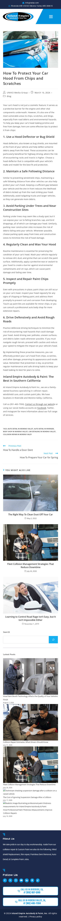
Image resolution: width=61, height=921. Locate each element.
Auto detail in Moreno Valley (20, 429)
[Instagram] (16, 880)
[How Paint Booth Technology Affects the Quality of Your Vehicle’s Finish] (30, 676)
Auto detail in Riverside (44, 429)
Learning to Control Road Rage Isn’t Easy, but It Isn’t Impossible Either (30, 618)
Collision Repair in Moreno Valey (17, 434)
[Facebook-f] (5, 880)
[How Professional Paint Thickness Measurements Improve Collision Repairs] (30, 805)
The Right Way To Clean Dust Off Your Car (30, 514)
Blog (9, 96)
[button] (51, 17)
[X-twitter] (10, 880)
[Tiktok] (38, 880)
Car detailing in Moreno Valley (42, 431)
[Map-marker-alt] (32, 880)
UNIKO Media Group (17, 92)
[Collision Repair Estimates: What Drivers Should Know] (30, 722)
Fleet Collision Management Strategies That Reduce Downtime (30, 565)
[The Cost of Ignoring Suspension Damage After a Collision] (30, 792)
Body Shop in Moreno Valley (15, 431)
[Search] (53, 639)
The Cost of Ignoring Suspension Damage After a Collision (27, 797)
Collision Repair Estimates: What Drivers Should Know (25, 742)
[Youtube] (21, 880)
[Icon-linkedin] (27, 880)
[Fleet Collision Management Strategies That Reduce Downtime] (30, 764)
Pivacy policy (36, 916)
